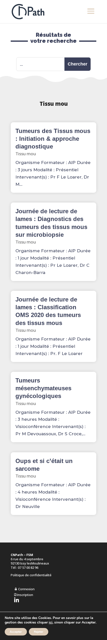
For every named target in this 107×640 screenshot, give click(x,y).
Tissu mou (25, 153)
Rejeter (38, 632)
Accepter (16, 632)
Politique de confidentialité (31, 575)
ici (51, 622)
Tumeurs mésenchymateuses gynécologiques (43, 388)
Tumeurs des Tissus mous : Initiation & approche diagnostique (52, 139)
